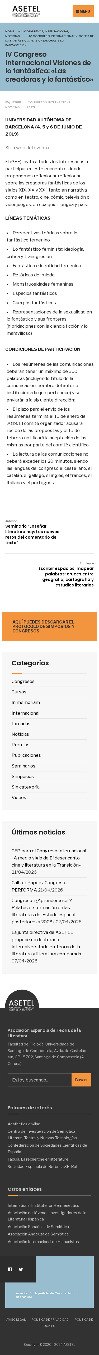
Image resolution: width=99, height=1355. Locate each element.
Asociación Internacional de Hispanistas (43, 1241)
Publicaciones (26, 755)
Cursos (19, 691)
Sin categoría (26, 787)
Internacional (56, 31)
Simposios (23, 776)
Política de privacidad (50, 1319)
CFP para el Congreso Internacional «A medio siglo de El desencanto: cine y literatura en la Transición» (49, 858)
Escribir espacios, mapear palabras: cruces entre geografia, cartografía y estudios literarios (66, 574)
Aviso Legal (16, 1319)
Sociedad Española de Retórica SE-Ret (43, 1166)
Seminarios (23, 766)
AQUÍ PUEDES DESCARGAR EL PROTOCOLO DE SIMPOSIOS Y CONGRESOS (43, 626)
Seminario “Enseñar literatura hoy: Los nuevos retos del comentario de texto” (32, 532)
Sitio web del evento (27, 147)
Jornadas (21, 723)
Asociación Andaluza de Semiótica (38, 1234)
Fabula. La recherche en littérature (38, 1159)
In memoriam (26, 702)
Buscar (81, 1080)
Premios (21, 744)
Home (9, 31)
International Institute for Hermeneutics (43, 1205)
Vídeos (19, 797)
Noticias (12, 36)
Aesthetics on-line (24, 1123)
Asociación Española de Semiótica (38, 1226)
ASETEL (32, 107)
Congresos (33, 31)
